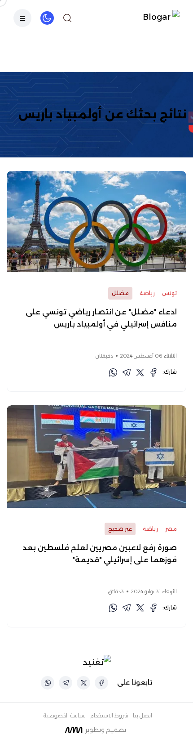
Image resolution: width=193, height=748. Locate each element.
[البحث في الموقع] (67, 18)
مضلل (120, 293)
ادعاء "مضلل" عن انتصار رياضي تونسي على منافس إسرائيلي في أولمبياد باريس (101, 318)
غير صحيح (120, 528)
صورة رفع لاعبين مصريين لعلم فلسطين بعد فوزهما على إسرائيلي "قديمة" (99, 553)
